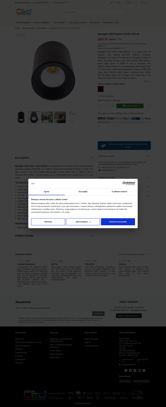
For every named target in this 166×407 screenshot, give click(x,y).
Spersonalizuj (81, 222)
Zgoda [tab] (46, 191)
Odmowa (48, 222)
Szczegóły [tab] (83, 191)
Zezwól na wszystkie (118, 222)
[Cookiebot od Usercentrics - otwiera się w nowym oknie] (124, 183)
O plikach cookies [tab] (119, 191)
